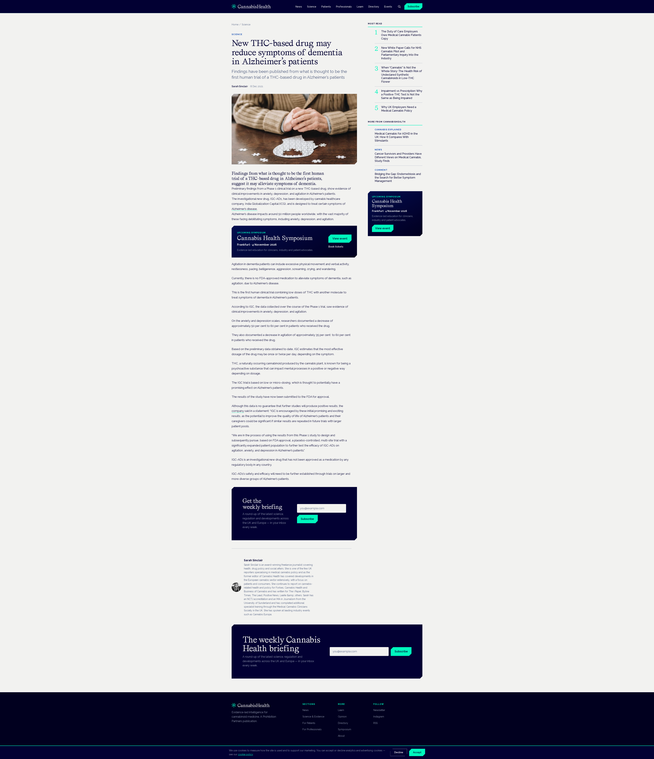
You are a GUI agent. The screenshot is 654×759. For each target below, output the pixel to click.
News (298, 6)
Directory (373, 6)
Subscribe (413, 6)
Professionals (344, 6)
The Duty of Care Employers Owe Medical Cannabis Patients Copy (401, 35)
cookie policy (245, 754)
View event (339, 238)
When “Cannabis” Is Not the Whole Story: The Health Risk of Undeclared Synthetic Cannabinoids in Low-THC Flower (401, 74)
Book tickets (335, 246)
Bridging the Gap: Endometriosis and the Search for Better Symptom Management (398, 177)
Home (235, 24)
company (238, 411)
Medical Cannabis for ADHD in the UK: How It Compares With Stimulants (396, 137)
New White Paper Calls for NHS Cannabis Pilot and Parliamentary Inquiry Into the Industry (401, 53)
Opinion (342, 716)
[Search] (399, 6)
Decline (398, 752)
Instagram (378, 716)
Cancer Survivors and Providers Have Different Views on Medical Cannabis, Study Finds (398, 157)
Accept (417, 752)
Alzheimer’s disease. (244, 209)
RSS (375, 723)
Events (388, 6)
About (341, 735)
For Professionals (312, 729)
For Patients (308, 723)
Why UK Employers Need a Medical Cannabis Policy (398, 109)
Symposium (344, 729)
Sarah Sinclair (240, 86)
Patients (326, 6)
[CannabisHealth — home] (251, 6)
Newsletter (379, 710)
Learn (360, 6)
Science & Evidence (313, 716)
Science (311, 6)
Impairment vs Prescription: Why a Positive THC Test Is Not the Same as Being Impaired (401, 94)
